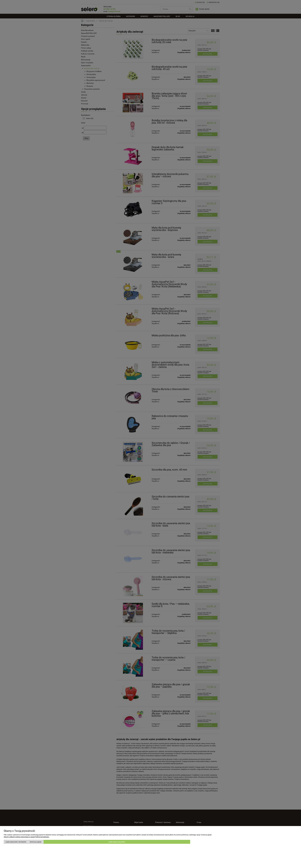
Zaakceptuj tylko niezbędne (15, 842)
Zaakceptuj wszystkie (116, 842)
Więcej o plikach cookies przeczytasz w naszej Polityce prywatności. (26, 837)
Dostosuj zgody (35, 842)
